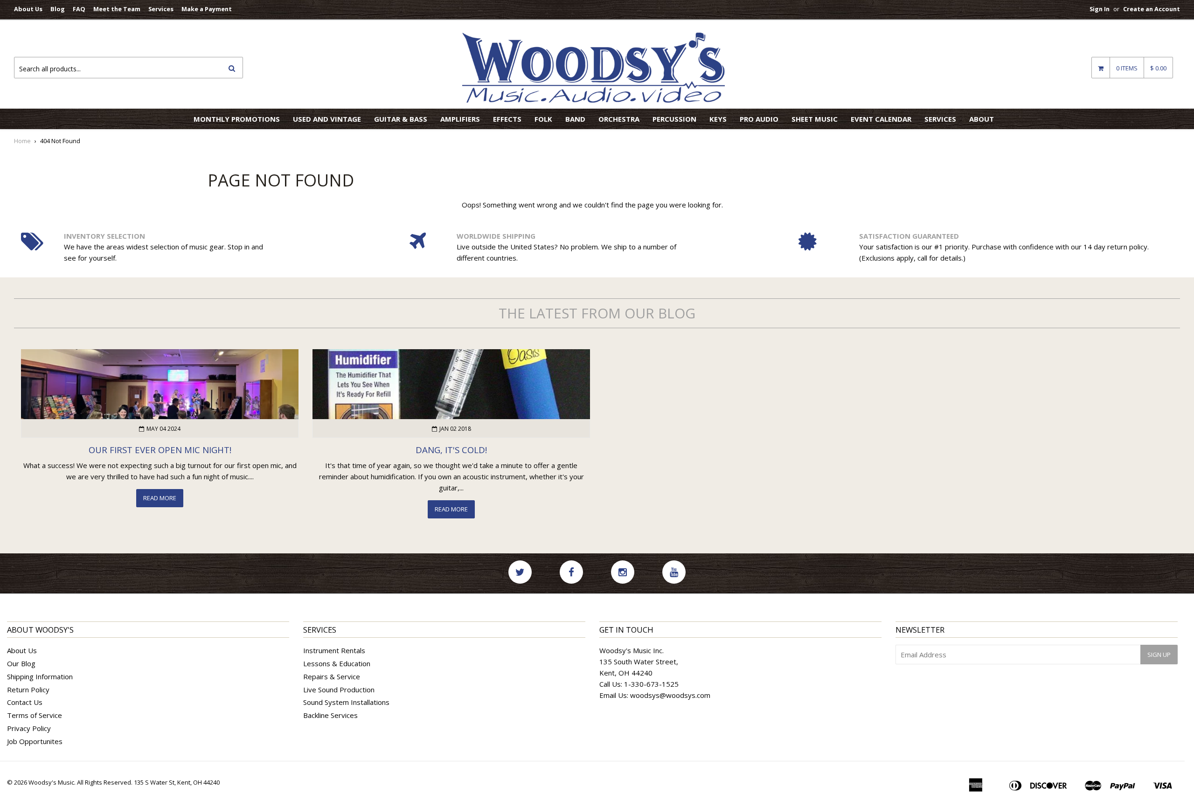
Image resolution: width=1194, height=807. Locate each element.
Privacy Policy (29, 728)
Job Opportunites (34, 741)
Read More (159, 498)
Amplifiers (460, 119)
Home (22, 141)
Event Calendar (881, 119)
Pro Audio (759, 119)
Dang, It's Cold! (451, 449)
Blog (57, 9)
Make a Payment (206, 9)
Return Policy (28, 689)
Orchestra (618, 119)
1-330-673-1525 (651, 684)
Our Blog (21, 663)
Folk (543, 119)
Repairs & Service (331, 676)
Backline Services (330, 715)
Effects (507, 119)
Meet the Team (116, 9)
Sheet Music (814, 119)
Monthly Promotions (237, 119)
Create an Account (1151, 9)
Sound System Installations (346, 702)
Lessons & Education (336, 663)
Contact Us (24, 702)
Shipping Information (40, 676)
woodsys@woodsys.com (670, 695)
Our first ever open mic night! (160, 449)
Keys (718, 119)
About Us (28, 9)
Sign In (1100, 9)
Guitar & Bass (400, 119)
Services (161, 9)
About (981, 119)
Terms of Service (34, 715)
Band (575, 119)
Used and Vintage (327, 119)
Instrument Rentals (334, 650)
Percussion (674, 119)
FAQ (79, 9)
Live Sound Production (339, 689)
